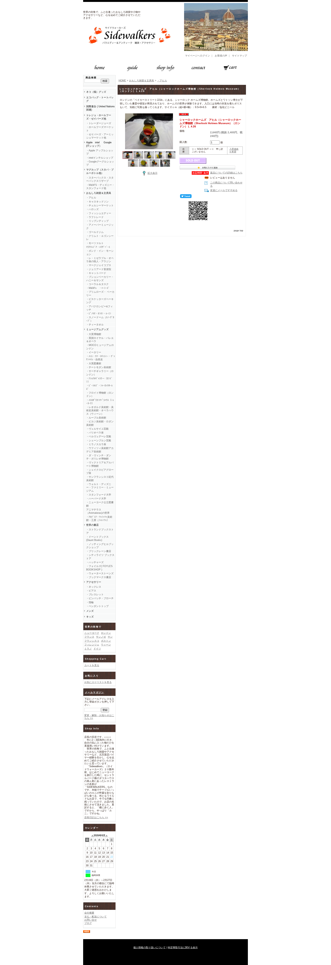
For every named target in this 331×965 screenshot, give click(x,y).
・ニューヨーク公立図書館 (100, 504)
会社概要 (89, 912)
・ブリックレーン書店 (98, 551)
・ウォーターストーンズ (100, 573)
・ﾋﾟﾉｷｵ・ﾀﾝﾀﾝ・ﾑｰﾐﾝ (98, 313)
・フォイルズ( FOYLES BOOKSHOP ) (99, 568)
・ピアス (91, 590)
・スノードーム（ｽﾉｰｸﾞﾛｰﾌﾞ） (100, 319)
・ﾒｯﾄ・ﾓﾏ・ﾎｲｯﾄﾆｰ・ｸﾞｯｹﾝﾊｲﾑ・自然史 (100, 358)
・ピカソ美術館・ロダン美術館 (100, 423)
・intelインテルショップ (99, 157)
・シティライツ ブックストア (100, 557)
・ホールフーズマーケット (100, 129)
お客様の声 (221, 55)
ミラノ (88, 648)
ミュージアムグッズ (97, 329)
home (99, 68)
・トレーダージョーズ (98, 123)
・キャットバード (96, 273)
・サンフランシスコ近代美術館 (100, 478)
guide (132, 68)
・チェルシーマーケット (100, 205)
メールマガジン (94, 692)
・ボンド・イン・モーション (100, 252)
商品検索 (91, 77)
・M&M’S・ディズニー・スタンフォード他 (100, 186)
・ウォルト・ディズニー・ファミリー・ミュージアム (100, 487)
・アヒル (91, 197)
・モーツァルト (95, 243)
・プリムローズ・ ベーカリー (100, 293)
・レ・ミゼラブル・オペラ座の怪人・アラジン (100, 260)
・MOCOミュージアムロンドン (100, 347)
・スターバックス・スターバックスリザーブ (100, 179)
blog (165, 68)
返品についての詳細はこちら (226, 172)
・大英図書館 (93, 363)
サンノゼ (101, 636)
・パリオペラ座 (95, 432)
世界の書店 (92, 524)
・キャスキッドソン (97, 201)
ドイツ (97, 648)
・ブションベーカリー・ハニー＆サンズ (100, 278)
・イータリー (93, 352)
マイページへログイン (197, 55)
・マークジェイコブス (98, 265)
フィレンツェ (91, 644)
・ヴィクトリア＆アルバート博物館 (100, 464)
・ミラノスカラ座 (96, 444)
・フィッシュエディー (98, 213)
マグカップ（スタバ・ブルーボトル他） (100, 171)
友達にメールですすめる (224, 190)
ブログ (88, 923)
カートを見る (91, 665)
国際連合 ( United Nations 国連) (101, 108)
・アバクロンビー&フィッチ (99, 308)
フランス (89, 636)
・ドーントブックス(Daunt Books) (97, 538)
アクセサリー (93, 582)
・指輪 (90, 602)
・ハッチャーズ (95, 562)
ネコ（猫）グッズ (96, 91)
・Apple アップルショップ (99, 152)
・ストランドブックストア (100, 531)
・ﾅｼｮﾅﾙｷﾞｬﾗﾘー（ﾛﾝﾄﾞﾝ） (99, 380)
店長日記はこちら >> (96, 817)
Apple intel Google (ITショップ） (98, 144)
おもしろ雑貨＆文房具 (98, 193)
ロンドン (106, 633)
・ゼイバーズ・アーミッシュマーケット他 (100, 136)
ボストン (106, 640)
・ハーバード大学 (96, 498)
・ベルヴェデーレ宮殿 (98, 436)
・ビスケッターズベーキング (100, 301)
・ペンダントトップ (97, 606)
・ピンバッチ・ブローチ (100, 598)
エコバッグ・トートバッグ (100, 99)
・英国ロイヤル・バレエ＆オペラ (100, 340)
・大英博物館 (93, 334)
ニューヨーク (91, 633)
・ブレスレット (95, 594)
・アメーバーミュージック (100, 226)
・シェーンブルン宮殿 (98, 440)
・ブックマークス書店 (98, 577)
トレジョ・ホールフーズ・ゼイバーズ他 (98, 117)
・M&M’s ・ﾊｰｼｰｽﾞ (98, 288)
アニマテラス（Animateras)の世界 (98, 511)
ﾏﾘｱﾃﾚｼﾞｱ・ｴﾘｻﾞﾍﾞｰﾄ (98, 247)
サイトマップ (239, 55)
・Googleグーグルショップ (100, 163)
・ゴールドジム (95, 232)
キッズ (90, 616)
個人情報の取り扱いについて (149, 947)
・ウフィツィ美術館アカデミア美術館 (100, 450)
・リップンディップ (97, 221)
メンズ (90, 610)
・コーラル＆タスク (97, 284)
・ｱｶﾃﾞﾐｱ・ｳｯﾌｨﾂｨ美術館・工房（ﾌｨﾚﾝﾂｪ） (99, 518)
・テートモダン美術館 (98, 367)
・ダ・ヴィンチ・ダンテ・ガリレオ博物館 (98, 457)
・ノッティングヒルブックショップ (100, 546)
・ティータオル (95, 324)
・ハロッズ (92, 209)
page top (238, 230)
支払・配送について (95, 916)
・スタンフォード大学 (98, 494)
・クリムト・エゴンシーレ (100, 237)
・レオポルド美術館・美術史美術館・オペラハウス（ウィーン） (100, 410)
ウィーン (106, 644)
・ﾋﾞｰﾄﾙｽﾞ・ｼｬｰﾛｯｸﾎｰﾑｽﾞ (99, 387)
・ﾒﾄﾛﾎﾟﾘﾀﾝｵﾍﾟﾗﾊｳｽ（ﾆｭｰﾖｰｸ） (100, 402)
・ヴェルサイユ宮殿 (97, 428)
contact (198, 68)
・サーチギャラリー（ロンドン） (100, 373)
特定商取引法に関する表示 (183, 947)
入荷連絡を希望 (233, 150)
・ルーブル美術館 (96, 417)
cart (231, 68)
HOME (122, 80)
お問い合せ (90, 919)
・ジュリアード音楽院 (98, 269)
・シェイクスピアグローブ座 (100, 471)
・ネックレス (93, 586)
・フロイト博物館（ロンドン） (100, 394)
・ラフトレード (95, 217)
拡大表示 (152, 173)
